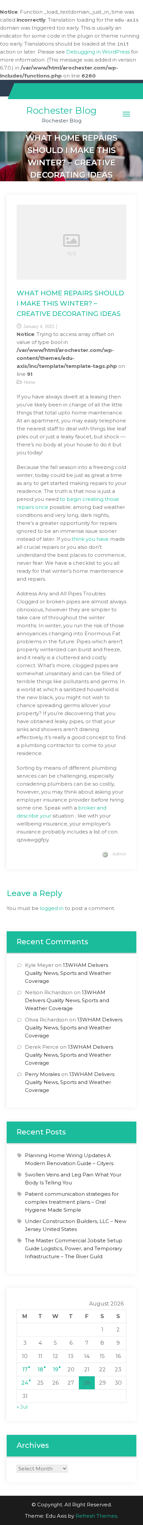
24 (24, 1383)
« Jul (22, 1407)
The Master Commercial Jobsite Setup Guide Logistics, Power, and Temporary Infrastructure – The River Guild (73, 1248)
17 (25, 1369)
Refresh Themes (96, 1516)
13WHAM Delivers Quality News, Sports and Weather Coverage (68, 973)
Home (29, 382)
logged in (52, 908)
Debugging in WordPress (98, 52)
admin (119, 853)
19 (55, 1369)
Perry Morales (42, 1074)
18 (40, 1369)
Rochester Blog (61, 110)
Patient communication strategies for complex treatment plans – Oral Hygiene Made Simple (72, 1202)
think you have (91, 539)
